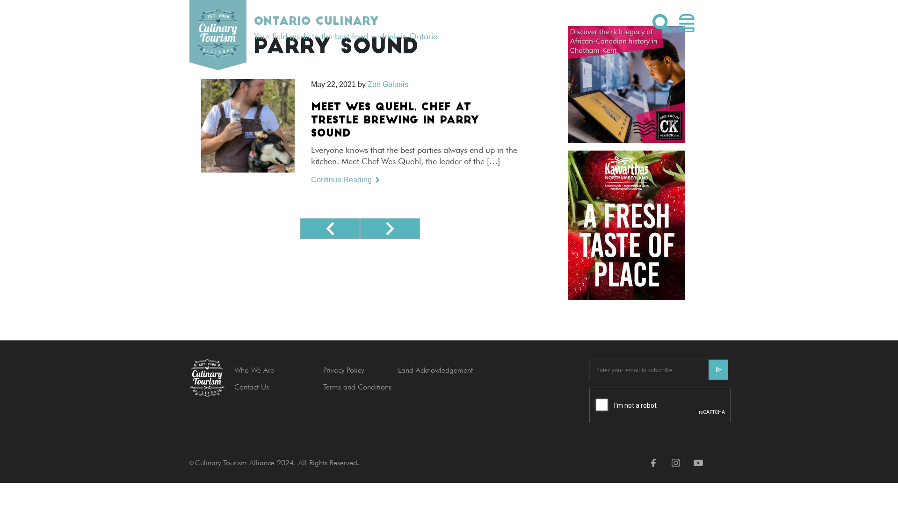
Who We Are (254, 370)
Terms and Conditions (357, 386)
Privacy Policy (343, 370)
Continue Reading (342, 180)
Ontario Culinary (316, 22)
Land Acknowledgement (435, 370)
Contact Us (251, 386)
